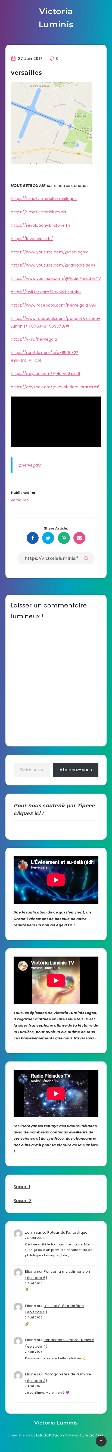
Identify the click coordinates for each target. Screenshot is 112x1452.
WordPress (94, 1435)
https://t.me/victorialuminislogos (44, 198)
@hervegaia (29, 465)
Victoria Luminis (56, 17)
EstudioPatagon (50, 1435)
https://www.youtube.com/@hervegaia (50, 252)
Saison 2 (22, 1200)
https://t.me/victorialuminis (38, 212)
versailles (20, 500)
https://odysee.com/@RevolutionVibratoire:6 (55, 387)
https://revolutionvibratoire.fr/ (41, 225)
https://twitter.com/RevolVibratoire (46, 292)
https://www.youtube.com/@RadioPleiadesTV (56, 278)
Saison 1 (22, 1187)
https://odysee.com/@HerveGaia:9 (45, 373)
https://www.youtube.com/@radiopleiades (53, 265)
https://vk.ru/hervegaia (34, 339)
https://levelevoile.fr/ (32, 238)
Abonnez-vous (76, 770)
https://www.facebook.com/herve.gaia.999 (54, 305)
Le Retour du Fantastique (65, 1232)
